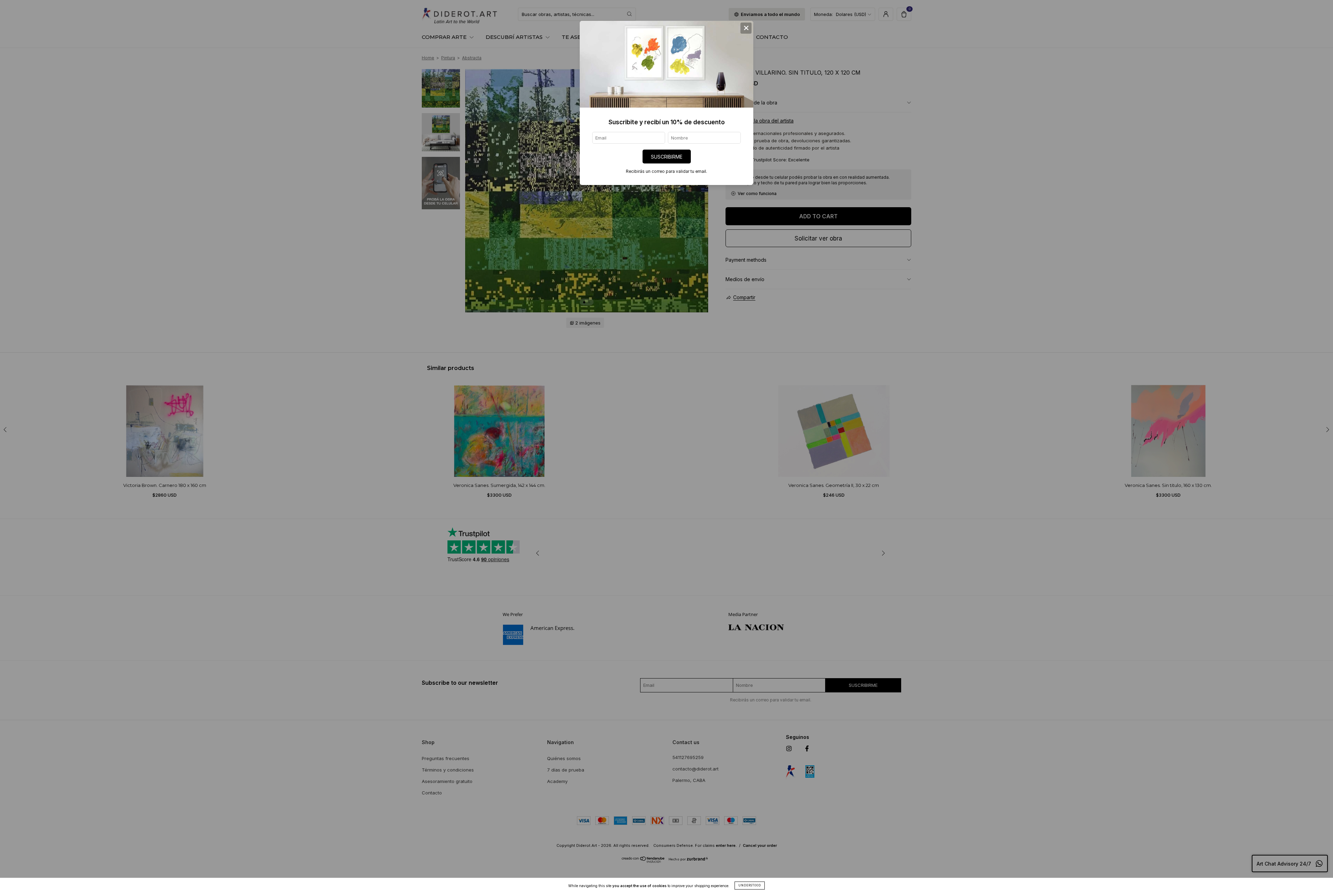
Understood (749, 885)
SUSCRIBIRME (666, 157)
